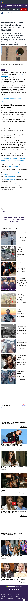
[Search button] (26, 5)
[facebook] (16, 590)
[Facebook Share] (6, 70)
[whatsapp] (18, 590)
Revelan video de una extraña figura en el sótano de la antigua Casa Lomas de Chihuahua (21, 326)
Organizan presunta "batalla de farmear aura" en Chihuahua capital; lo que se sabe (22, 264)
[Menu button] (1, 5)
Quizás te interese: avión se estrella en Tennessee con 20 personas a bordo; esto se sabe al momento (12, 100)
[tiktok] (14, 590)
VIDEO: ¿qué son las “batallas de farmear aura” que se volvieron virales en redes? (22, 279)
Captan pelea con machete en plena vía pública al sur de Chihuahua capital (22, 295)
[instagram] (12, 590)
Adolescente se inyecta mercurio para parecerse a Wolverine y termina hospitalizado (21, 357)
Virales (4, 211)
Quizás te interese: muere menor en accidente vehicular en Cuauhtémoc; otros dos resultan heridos (13, 160)
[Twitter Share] (2, 70)
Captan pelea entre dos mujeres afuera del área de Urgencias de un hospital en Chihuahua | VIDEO (21, 372)
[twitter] (9, 590)
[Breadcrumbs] (2, 13)
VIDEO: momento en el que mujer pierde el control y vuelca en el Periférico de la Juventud (22, 248)
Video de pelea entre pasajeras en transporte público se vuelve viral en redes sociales (21, 341)
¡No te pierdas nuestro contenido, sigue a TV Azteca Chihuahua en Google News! (14, 219)
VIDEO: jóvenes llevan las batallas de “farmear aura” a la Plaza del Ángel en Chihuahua (22, 233)
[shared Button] (4, 70)
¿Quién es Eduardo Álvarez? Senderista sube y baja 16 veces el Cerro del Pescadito (22, 310)
